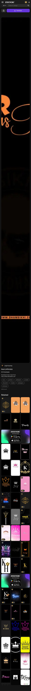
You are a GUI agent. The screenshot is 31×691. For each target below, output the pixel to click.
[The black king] (5, 612)
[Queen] (5, 645)
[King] (15, 451)
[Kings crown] (5, 661)
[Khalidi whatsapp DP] (15, 645)
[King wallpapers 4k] (15, 500)
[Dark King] (5, 628)
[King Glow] (15, 549)
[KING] (15, 421)
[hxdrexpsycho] (5, 484)
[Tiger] (5, 421)
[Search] (28, 5)
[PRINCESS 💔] (5, 549)
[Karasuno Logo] (25, 405)
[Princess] (25, 421)
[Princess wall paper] (5, 451)
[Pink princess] (25, 451)
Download (19, 10)
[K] (25, 468)
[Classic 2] (5, 517)
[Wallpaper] (25, 533)
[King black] (15, 484)
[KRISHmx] (5, 565)
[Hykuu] (15, 405)
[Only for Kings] (15, 517)
